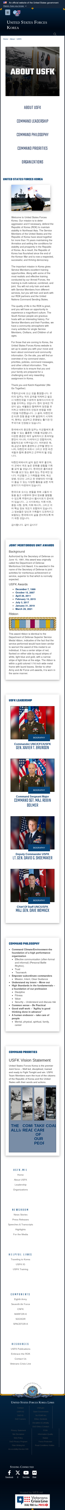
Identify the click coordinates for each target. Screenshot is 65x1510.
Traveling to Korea (20, 1259)
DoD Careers (20, 1419)
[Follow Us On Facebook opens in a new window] (9, 1473)
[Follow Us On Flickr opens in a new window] (34, 1473)
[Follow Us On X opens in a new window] (18, 1473)
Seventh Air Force (20, 1304)
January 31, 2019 (25, 605)
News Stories (21, 1214)
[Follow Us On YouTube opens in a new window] (26, 1473)
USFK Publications (20, 1349)
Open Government (40, 1412)
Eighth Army (20, 1299)
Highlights (20, 1229)
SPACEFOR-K (20, 1324)
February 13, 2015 (26, 599)
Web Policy (18, 1438)
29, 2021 (27, 609)
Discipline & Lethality (40, 1423)
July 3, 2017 (22, 602)
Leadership (20, 1184)
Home (20, 1174)
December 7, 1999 (26, 589)
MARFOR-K (20, 1314)
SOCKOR (21, 1319)
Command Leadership (32, 121)
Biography (39, 738)
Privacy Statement (18, 1430)
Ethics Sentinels (40, 1419)
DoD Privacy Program (18, 1442)
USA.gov (40, 1408)
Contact (20, 1408)
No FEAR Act (41, 1415)
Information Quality (45, 1434)
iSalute (45, 1438)
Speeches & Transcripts (20, 1224)
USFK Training (20, 1269)
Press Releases (20, 1219)
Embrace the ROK (20, 1354)
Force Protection (45, 1442)
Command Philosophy (32, 134)
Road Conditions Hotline (44, 1445)
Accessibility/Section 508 (18, 1449)
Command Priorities (33, 148)
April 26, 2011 (23, 595)
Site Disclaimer (18, 1434)
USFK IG (20, 1264)
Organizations (32, 162)
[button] (15, 6)
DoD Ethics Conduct (40, 1427)
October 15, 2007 (25, 592)
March (19, 609)
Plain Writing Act (18, 1445)
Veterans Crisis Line (20, 1363)
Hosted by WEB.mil (31, 1492)
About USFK (32, 107)
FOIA (45, 1430)
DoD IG (20, 1415)
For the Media (20, 1234)
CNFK (20, 1309)
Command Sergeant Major (32, 801)
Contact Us (20, 1358)
